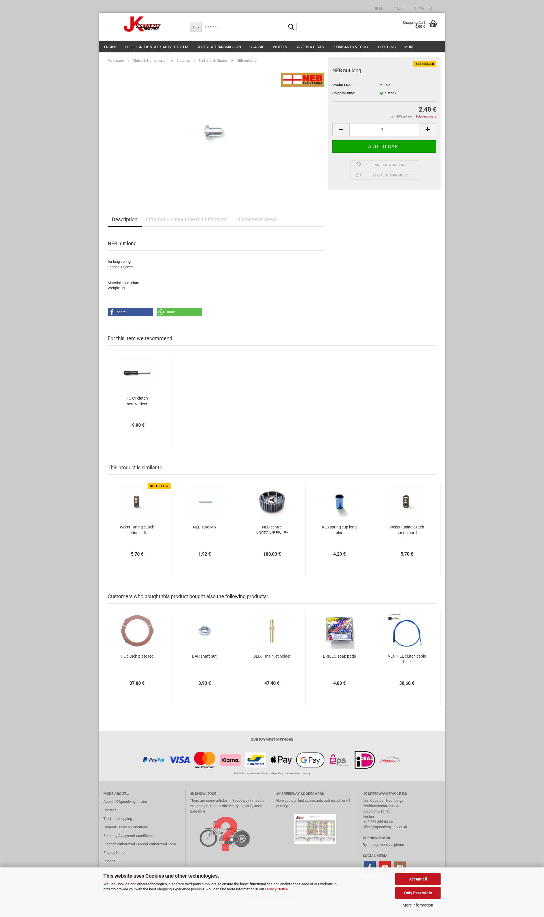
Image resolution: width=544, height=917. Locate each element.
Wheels (280, 47)
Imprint (109, 861)
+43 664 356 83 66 (378, 822)
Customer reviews (256, 219)
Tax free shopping (117, 818)
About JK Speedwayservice (125, 801)
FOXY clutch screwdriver (137, 401)
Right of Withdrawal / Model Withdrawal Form (139, 844)
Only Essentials (418, 893)
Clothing (387, 47)
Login (400, 8)
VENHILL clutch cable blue (407, 659)
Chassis (256, 47)
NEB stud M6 (204, 527)
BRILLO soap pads (339, 656)
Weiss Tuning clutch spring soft (137, 530)
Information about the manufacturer (186, 219)
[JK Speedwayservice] (142, 24)
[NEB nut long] (215, 131)
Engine (110, 47)
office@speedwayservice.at (385, 827)
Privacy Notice (276, 889)
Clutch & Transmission (219, 47)
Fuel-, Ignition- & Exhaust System (156, 47)
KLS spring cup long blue (339, 530)
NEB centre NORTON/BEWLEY (272, 530)
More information (418, 905)
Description (124, 219)
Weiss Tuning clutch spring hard (407, 530)
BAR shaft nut (204, 656)
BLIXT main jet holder (272, 656)
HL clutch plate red (137, 656)
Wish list (424, 8)
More (409, 47)
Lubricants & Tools (350, 47)
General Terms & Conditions (125, 827)
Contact (109, 810)
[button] (130, 312)
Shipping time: (343, 93)
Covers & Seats (310, 47)
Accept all (418, 879)
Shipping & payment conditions (128, 835)
